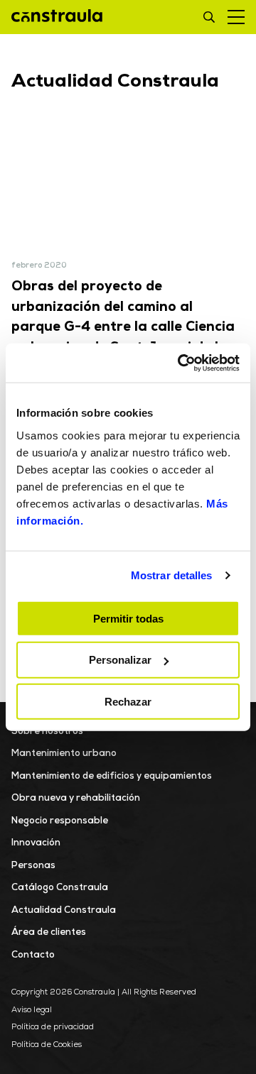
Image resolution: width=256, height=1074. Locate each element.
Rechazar (128, 702)
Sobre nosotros (47, 731)
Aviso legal (31, 1010)
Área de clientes (48, 932)
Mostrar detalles (172, 575)
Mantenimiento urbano (64, 753)
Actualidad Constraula (63, 910)
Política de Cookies (46, 1045)
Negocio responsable (59, 821)
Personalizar (120, 660)
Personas (33, 865)
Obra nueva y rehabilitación (75, 798)
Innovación (35, 843)
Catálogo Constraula (59, 887)
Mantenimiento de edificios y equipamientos (111, 776)
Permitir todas (128, 618)
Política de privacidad (52, 1027)
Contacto (33, 955)
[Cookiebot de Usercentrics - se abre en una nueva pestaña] (181, 363)
